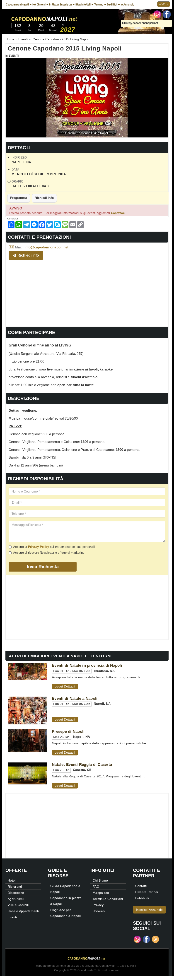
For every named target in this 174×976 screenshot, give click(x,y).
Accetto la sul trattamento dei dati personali (54, 546)
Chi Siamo (100, 880)
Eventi (14, 55)
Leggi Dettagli (65, 686)
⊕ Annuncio (127, 4)
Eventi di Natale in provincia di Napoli (87, 665)
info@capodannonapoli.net (141, 23)
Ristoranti (15, 886)
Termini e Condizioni (108, 899)
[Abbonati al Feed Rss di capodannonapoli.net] (155, 939)
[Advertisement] (87, 294)
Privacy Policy (38, 546)
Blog (77, 4)
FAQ (96, 886)
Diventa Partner (147, 892)
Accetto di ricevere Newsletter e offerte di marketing (48, 552)
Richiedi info (44, 198)
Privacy (98, 905)
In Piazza (54, 4)
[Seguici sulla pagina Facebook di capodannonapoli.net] (167, 14)
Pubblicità (142, 898)
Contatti (141, 886)
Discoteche (16, 892)
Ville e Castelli (18, 905)
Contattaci (118, 213)
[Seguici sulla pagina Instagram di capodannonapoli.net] (157, 14)
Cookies (99, 911)
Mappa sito (101, 892)
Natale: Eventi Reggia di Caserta (82, 764)
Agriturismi (16, 899)
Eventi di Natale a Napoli (74, 698)
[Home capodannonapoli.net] (58, 17)
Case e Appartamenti (23, 911)
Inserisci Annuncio (149, 909)
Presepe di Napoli (68, 731)
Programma (18, 198)
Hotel (11, 880)
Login (162, 4)
